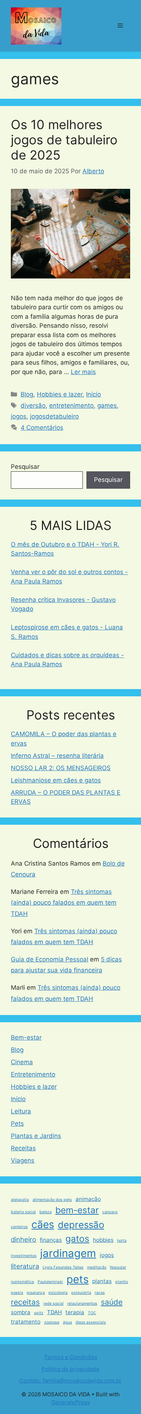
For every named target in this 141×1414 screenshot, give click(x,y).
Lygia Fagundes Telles (63, 1267)
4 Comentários (42, 427)
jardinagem (68, 1253)
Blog (27, 394)
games (107, 405)
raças (100, 1292)
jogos (18, 416)
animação (88, 1199)
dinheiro (23, 1239)
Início (93, 394)
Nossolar (118, 1267)
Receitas (23, 1148)
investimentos (24, 1255)
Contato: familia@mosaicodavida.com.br (70, 1380)
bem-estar (77, 1210)
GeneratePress (70, 1402)
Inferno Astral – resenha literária (57, 755)
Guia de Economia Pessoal (49, 959)
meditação (96, 1267)
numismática (22, 1281)
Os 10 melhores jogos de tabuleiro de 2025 (64, 139)
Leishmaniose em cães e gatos (56, 780)
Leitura (21, 1111)
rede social (53, 1303)
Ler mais (83, 371)
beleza (45, 1212)
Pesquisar (25, 466)
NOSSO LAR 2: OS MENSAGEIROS (61, 768)
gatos (77, 1238)
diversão (33, 405)
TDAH (54, 1312)
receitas (25, 1302)
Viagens (22, 1160)
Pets (17, 1123)
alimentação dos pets (52, 1199)
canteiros (19, 1226)
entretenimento (71, 405)
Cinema (22, 1062)
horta (122, 1240)
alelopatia (20, 1199)
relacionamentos (82, 1303)
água (67, 1322)
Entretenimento (33, 1074)
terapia (74, 1312)
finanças (51, 1239)
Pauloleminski (50, 1281)
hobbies (103, 1239)
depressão (81, 1224)
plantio (121, 1281)
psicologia (58, 1292)
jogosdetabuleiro (54, 416)
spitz (38, 1313)
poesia (17, 1292)
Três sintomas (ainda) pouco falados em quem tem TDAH (63, 902)
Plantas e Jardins (36, 1135)
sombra (20, 1312)
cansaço (110, 1212)
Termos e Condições (70, 1357)
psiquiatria (81, 1292)
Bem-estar (26, 1037)
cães (42, 1224)
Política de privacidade (70, 1369)
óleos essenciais (91, 1322)
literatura (25, 1266)
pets (78, 1279)
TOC (92, 1313)
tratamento (25, 1321)
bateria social (23, 1212)
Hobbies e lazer (59, 394)
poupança (36, 1292)
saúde (112, 1302)
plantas (102, 1281)
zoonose (51, 1322)
